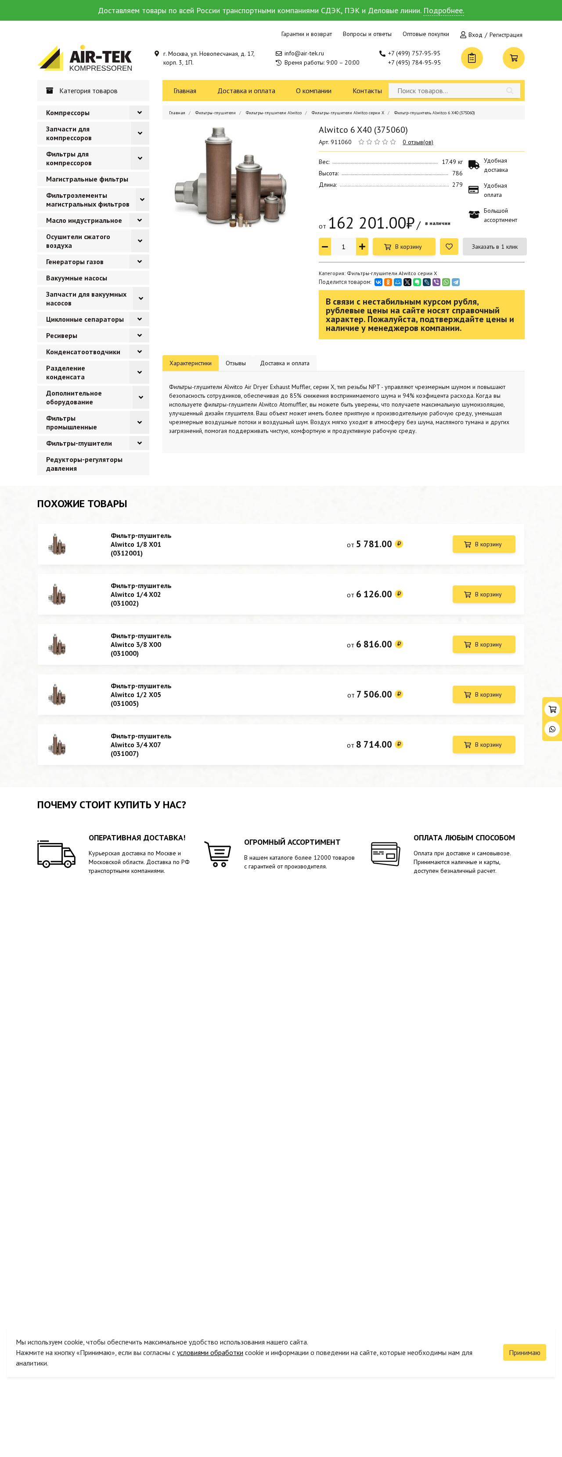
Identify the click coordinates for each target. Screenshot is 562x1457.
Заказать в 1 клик (495, 247)
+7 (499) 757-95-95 (414, 53)
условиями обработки (210, 1352)
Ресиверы (61, 335)
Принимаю (524, 1352)
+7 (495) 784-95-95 (414, 62)
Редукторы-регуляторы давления (84, 463)
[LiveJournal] (427, 282)
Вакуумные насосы (76, 277)
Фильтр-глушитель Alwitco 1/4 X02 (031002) (141, 594)
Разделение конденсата (65, 372)
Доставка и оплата (246, 90)
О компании (313, 90)
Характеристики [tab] (190, 363)
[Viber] (436, 282)
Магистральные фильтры (87, 178)
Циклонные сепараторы (85, 319)
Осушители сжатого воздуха (78, 241)
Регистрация (506, 35)
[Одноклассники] (388, 282)
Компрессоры (68, 112)
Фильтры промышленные (71, 422)
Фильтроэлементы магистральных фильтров (88, 199)
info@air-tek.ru (304, 53)
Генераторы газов (75, 261)
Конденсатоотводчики (83, 351)
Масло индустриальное (84, 220)
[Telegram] (456, 282)
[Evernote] (417, 282)
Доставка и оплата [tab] (285, 363)
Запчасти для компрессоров (69, 133)
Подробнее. (443, 10)
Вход (475, 35)
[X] (407, 282)
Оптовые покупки (426, 34)
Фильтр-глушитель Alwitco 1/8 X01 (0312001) (141, 544)
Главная (184, 90)
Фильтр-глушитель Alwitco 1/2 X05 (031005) (141, 694)
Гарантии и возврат (306, 34)
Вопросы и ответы (367, 34)
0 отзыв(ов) (418, 142)
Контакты (367, 90)
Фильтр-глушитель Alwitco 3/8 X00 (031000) (141, 644)
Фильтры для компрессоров (69, 158)
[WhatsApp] (446, 282)
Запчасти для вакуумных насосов (86, 298)
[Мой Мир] (398, 282)
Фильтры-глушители (79, 443)
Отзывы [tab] (236, 363)
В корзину (408, 247)
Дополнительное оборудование (74, 397)
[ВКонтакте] (378, 282)
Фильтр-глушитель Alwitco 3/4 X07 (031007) (141, 744)
